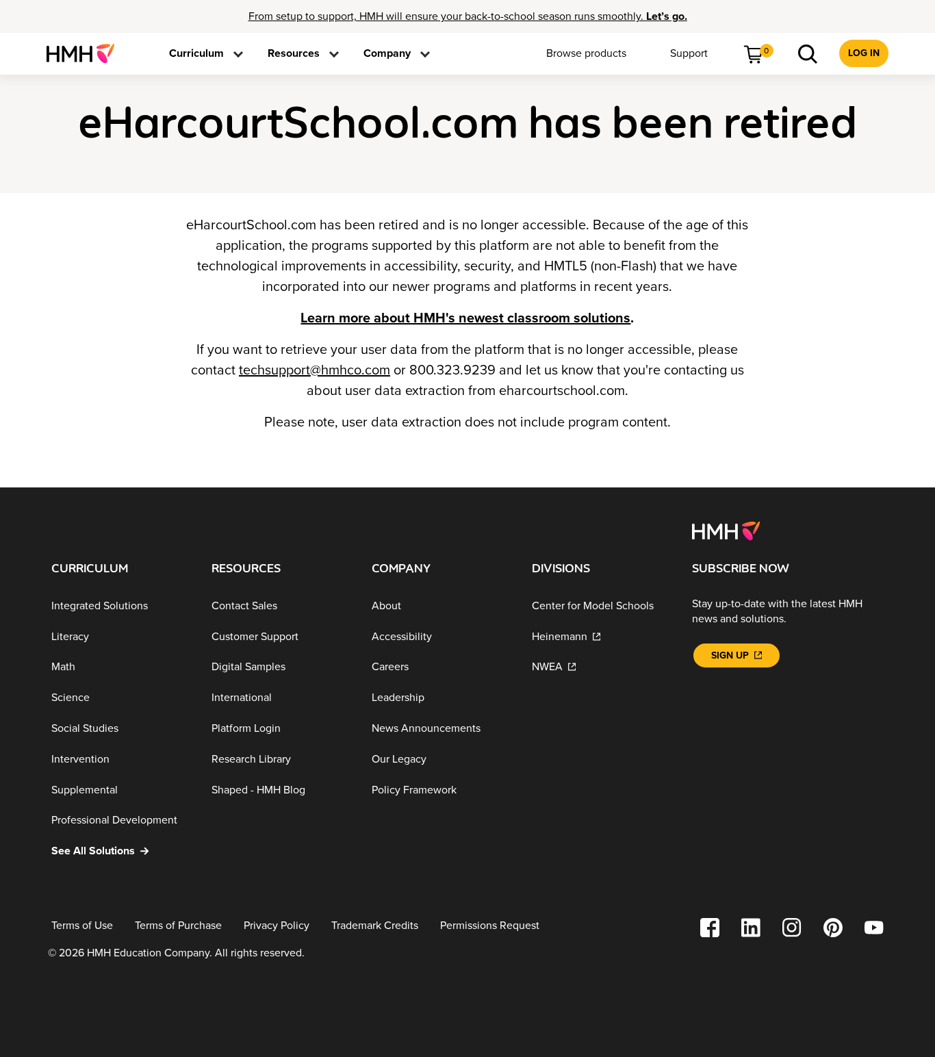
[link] (86, 53)
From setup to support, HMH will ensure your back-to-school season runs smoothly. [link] (467, 16)
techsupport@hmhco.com (314, 370)
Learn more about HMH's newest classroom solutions (465, 318)
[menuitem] (86, 53)
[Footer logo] (726, 530)
